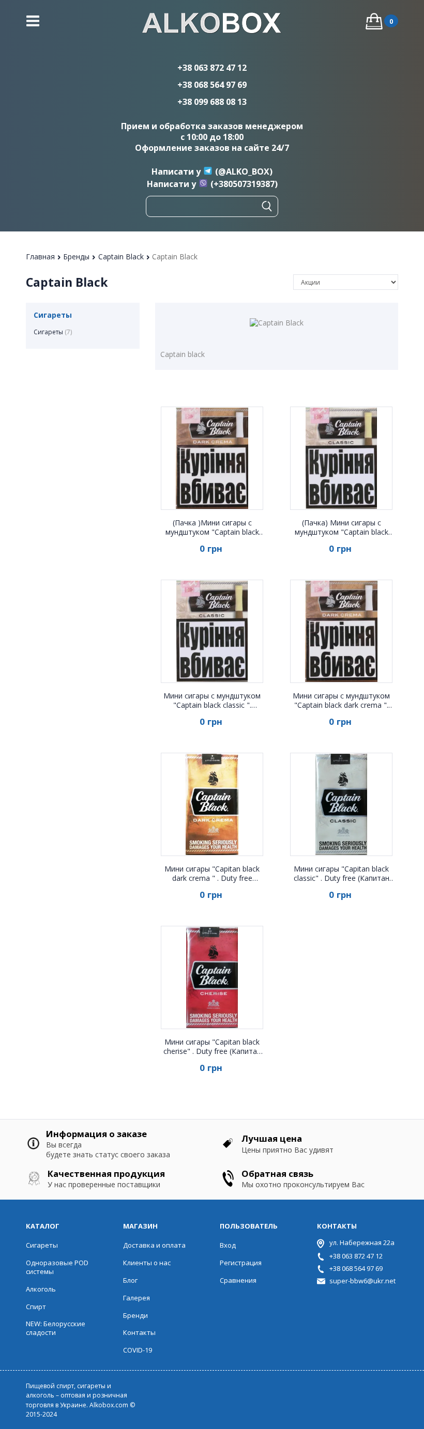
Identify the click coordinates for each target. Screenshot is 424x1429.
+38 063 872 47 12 (212, 67)
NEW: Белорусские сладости (55, 1328)
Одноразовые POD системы (57, 1267)
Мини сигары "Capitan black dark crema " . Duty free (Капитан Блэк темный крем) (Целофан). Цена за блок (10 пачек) (212, 873)
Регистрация (241, 1262)
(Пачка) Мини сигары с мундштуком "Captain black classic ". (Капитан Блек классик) (341, 527)
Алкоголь (41, 1289)
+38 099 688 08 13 (212, 101)
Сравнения (238, 1280)
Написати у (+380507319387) (212, 184)
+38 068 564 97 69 (212, 84)
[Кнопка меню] (33, 20)
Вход (228, 1245)
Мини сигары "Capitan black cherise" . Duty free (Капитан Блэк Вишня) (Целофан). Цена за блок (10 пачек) (212, 1046)
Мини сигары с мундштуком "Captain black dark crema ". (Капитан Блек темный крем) (341, 700)
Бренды (77, 256)
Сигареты (53, 332)
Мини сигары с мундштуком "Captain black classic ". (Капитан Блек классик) (212, 700)
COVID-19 (137, 1350)
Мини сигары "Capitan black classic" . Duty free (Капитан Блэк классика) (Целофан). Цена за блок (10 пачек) (341, 873)
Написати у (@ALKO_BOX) (212, 171)
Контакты (139, 1332)
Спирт (36, 1306)
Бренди (135, 1315)
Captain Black (122, 256)
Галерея (136, 1297)
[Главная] (212, 24)
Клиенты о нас (147, 1262)
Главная (41, 256)
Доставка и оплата (154, 1245)
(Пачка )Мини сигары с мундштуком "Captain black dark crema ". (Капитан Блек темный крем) (212, 527)
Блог (130, 1280)
